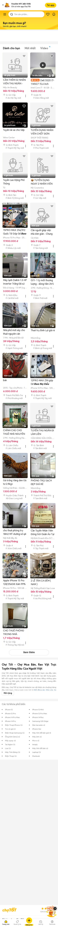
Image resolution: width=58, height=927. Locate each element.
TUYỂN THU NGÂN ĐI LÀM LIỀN (42, 432)
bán (5, 380)
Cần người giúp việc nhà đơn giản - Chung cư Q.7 (41, 232)
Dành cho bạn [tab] (11, 48)
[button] (3, 5)
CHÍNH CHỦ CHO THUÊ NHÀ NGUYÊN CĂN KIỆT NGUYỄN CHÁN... (14, 432)
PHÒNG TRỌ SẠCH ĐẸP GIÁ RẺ (41, 482)
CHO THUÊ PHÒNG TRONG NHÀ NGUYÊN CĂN (13, 632)
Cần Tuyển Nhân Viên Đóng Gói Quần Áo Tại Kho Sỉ (42, 532)
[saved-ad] (48, 14)
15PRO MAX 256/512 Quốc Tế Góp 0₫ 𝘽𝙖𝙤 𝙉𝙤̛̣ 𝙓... (14, 232)
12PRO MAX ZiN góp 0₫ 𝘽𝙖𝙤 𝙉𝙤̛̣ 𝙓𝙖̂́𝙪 (42, 382)
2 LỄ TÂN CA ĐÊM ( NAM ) (41, 582)
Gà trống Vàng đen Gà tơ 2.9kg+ (14, 482)
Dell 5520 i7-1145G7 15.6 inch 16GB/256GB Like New (43, 82)
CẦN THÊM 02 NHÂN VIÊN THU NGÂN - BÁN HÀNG (14, 81)
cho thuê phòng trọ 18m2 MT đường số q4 (14, 532)
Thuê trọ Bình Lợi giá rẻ (43, 330)
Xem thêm (29, 652)
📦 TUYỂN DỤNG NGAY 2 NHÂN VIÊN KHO (41, 182)
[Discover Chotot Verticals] (5, 14)
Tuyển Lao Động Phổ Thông (14, 181)
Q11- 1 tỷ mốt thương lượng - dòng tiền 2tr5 (42, 282)
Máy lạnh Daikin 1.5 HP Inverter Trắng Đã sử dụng (15, 282)
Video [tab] (44, 48)
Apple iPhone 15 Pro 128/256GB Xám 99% (14, 582)
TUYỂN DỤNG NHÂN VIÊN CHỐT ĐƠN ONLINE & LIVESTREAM (42, 132)
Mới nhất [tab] (30, 48)
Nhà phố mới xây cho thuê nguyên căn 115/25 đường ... (14, 332)
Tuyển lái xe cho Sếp (14, 130)
